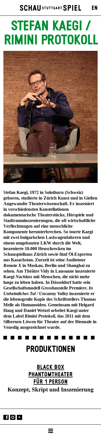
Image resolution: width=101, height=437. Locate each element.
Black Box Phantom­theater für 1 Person (50, 374)
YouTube (19, 417)
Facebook (6, 417)
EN (94, 8)
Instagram (12, 417)
